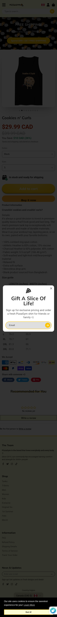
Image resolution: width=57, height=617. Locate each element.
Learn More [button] (29, 605)
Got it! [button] (29, 612)
